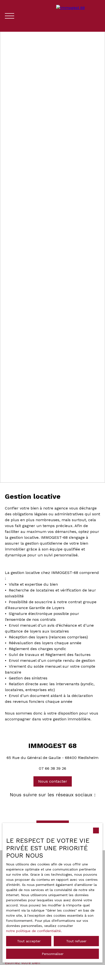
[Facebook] (44, 806)
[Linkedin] (61, 806)
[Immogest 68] (78, 16)
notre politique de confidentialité (33, 931)
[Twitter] (52, 806)
